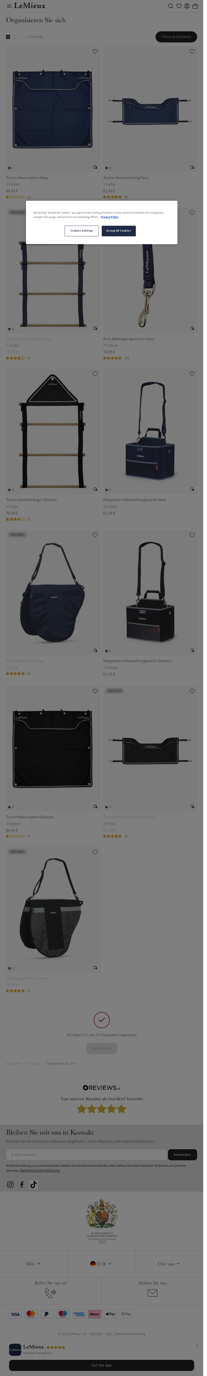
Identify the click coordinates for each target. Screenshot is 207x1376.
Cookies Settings (81, 231)
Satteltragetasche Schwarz (27, 978)
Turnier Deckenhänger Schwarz (31, 499)
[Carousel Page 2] (13, 168)
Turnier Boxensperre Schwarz (30, 817)
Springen (34, 1063)
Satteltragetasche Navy (25, 661)
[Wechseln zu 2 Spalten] (8, 37)
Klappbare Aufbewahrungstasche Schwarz (137, 661)
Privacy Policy (109, 217)
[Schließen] (197, 1346)
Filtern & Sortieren (176, 36)
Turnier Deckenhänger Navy (28, 338)
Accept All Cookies (118, 231)
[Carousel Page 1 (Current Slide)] (9, 168)
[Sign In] (187, 6)
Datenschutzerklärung (40, 1170)
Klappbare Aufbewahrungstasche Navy (134, 499)
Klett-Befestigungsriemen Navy (128, 338)
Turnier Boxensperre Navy (27, 177)
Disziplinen (13, 1063)
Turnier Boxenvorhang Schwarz (128, 817)
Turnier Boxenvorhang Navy (126, 177)
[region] (101, 222)
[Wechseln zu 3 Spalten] (15, 37)
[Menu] (9, 6)
